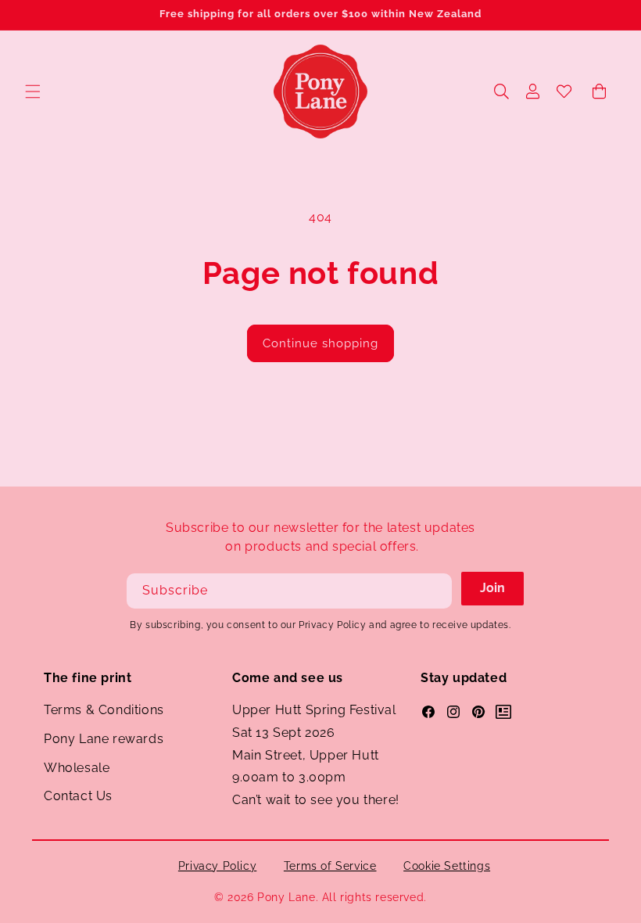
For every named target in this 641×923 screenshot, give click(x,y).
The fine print (87, 677)
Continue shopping (320, 343)
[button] (33, 91)
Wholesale (76, 767)
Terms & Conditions (104, 709)
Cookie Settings (446, 866)
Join (492, 587)
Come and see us (287, 677)
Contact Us (78, 795)
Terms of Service (330, 866)
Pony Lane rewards (103, 738)
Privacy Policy (217, 866)
